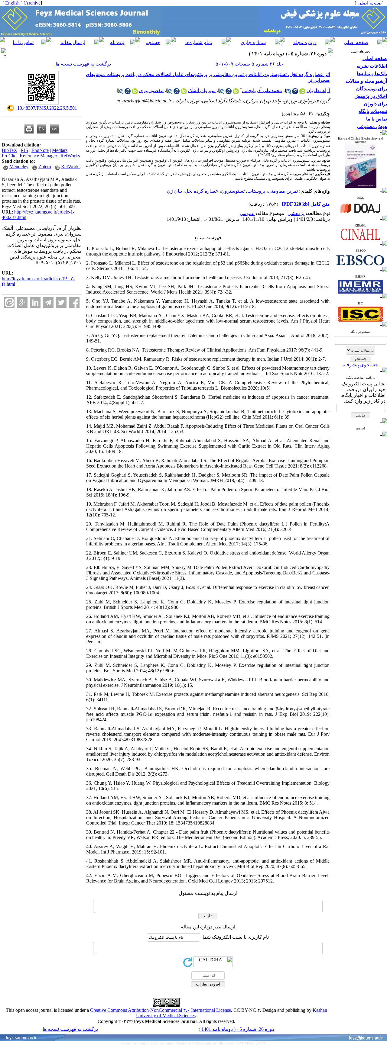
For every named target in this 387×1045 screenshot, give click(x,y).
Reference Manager (38, 155)
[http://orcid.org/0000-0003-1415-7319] (135, 92)
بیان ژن (174, 191)
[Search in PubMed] (288, 92)
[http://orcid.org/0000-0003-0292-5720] (302, 92)
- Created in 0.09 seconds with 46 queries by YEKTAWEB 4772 (220, 1043)
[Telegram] (48, 302)
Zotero (44, 166)
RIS (24, 150)
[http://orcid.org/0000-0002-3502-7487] (236, 92)
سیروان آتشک (202, 90)
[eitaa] (9, 302)
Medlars (59, 150)
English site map (161, 1043)
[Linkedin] (35, 302)
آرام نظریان (318, 90)
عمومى (247, 213)
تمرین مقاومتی (283, 191)
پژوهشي (296, 213)
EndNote (40, 150)
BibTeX (9, 150)
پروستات (256, 191)
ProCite (9, 155)
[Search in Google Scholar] (295, 92)
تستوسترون (233, 191)
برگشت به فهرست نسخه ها (83, 63)
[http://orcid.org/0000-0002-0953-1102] (184, 92)
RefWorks (70, 155)
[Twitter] (61, 302)
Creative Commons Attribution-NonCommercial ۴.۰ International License (160, 1010)
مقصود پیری (151, 90)
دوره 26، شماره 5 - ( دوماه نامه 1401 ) (236, 1029)
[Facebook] (74, 302)
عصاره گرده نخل (201, 191)
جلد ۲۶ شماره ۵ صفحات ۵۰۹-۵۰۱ (249, 63)
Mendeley (18, 166)
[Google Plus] (22, 302)
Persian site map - (135, 1043)
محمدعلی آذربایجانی (262, 90)
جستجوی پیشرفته (360, 364)
